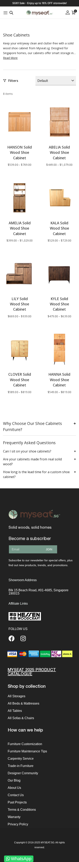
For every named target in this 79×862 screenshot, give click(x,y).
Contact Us (16, 795)
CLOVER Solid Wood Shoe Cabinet (19, 379)
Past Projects (17, 802)
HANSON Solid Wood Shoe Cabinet (19, 152)
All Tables (15, 710)
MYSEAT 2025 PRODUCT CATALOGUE (32, 672)
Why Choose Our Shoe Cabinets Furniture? (32, 426)
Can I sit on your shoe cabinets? (27, 451)
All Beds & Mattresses (23, 703)
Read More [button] (10, 58)
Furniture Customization (25, 744)
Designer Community (23, 773)
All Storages (16, 696)
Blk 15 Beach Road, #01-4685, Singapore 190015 (38, 591)
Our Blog (14, 780)
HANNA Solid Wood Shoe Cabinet (59, 379)
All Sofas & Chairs (21, 718)
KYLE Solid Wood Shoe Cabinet (59, 304)
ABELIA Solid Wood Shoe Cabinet (59, 152)
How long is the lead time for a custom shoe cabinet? (36, 474)
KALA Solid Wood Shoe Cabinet (59, 228)
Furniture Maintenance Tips (27, 751)
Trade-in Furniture (20, 766)
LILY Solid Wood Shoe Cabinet (19, 304)
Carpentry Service (21, 758)
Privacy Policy (18, 824)
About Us (14, 787)
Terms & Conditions (22, 809)
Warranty (14, 817)
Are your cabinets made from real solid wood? (32, 461)
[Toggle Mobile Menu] (5, 12)
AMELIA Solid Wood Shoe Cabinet (20, 228)
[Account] (67, 12)
